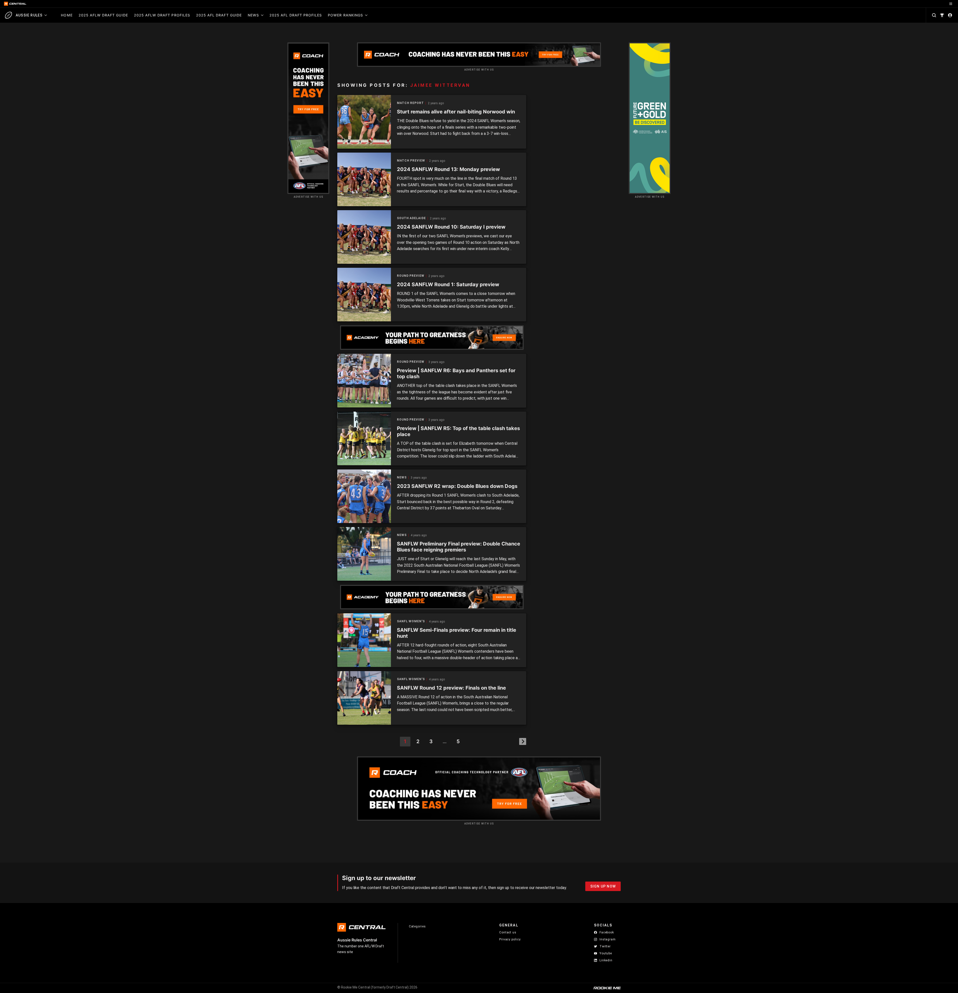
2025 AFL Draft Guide (219, 15)
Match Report (410, 103)
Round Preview (410, 275)
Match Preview (411, 160)
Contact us (507, 932)
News (253, 15)
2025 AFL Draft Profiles (295, 15)
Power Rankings (345, 15)
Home (66, 15)
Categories (417, 926)
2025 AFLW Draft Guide (103, 15)
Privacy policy (510, 939)
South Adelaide (411, 218)
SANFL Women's (411, 621)
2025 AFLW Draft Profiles (162, 15)
